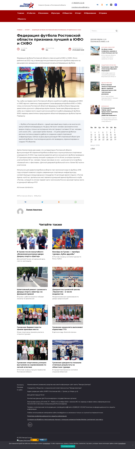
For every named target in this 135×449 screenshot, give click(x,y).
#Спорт (78, 13)
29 (111, 139)
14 (107, 135)
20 (103, 137)
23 (115, 137)
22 (111, 137)
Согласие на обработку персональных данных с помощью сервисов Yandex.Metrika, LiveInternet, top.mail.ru (65, 419)
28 (107, 139)
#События (31, 13)
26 (99, 139)
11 (95, 135)
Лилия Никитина (34, 210)
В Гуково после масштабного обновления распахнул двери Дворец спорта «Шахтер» (30, 254)
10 (91, 135)
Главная (20, 13)
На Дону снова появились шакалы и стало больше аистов (109, 51)
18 (95, 137)
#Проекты (21, 19)
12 (99, 135)
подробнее (46, 443)
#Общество (67, 13)
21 (107, 137)
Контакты (20, 385)
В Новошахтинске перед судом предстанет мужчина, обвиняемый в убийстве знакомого (109, 111)
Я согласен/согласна (68, 446)
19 (99, 137)
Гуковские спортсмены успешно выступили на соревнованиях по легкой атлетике (31, 365)
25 (95, 139)
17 (91, 137)
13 (103, 135)
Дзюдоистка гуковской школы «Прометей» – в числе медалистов (66, 292)
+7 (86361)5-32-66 (78, 3)
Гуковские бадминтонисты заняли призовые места (29, 328)
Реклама (20, 387)
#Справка (103, 13)
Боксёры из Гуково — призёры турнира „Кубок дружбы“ (66, 253)
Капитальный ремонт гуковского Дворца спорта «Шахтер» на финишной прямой (32, 292)
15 (111, 135)
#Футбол (38, 196)
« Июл (92, 148)
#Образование (90, 13)
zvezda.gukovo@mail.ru (80, 7)
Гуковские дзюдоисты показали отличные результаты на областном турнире (66, 365)
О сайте (19, 390)
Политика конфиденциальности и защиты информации (47, 416)
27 (103, 139)
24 (91, 139)
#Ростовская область (25, 196)
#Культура (55, 13)
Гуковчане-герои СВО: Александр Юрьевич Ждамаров (109, 68)
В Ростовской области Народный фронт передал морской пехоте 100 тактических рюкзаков (108, 89)
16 (115, 135)
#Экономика (43, 13)
